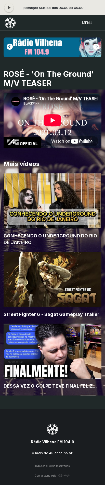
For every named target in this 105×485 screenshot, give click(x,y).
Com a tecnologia (45, 475)
